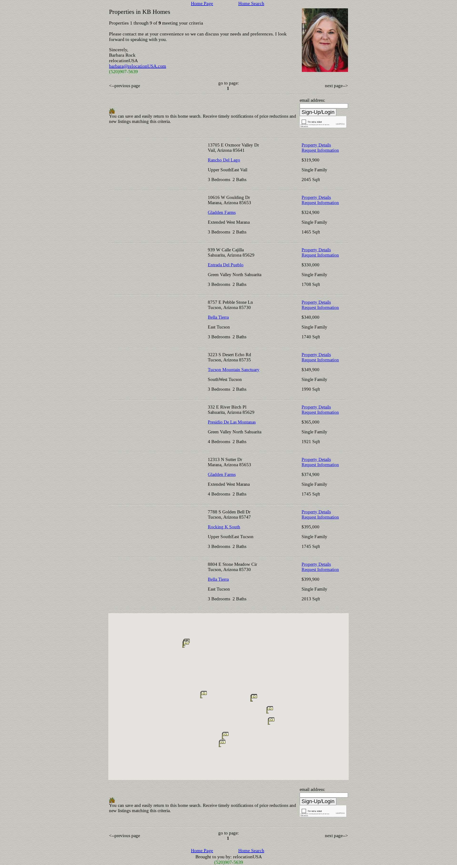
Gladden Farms (222, 212)
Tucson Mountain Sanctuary (233, 369)
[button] (271, 721)
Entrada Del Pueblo (225, 264)
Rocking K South (224, 526)
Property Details (316, 144)
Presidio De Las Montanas (232, 422)
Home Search (251, 3)
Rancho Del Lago (224, 159)
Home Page (202, 3)
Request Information (320, 150)
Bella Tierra (218, 317)
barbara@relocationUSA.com (137, 66)
